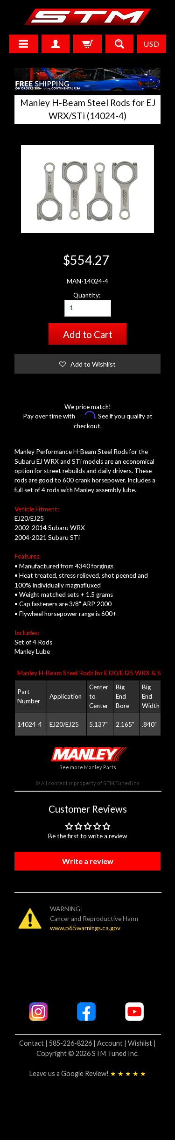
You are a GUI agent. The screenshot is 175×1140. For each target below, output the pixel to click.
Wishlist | (142, 1043)
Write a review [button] (87, 861)
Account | (112, 1043)
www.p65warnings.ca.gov (85, 928)
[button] (87, 364)
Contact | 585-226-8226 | (58, 1043)
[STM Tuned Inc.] (87, 16)
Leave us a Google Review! (87, 1073)
